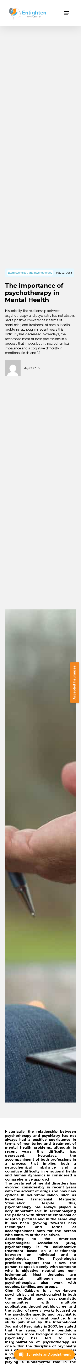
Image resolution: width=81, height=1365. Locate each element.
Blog (11, 272)
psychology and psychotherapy (33, 272)
